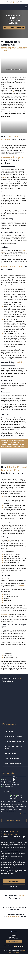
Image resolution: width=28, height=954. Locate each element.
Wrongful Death (10, 753)
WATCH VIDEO (14, 886)
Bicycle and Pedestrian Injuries (15, 741)
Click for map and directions (14, 941)
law (9, 540)
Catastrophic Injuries (12, 758)
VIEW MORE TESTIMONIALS (14, 820)
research (21, 288)
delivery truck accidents (10, 91)
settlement (14, 853)
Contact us (13, 115)
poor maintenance (20, 585)
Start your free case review (14, 27)
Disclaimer (23, 950)
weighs (4, 177)
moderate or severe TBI (13, 242)
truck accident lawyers (18, 847)
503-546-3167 (14, 916)
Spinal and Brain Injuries (13, 763)
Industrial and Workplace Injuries (13, 747)
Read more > (23, 813)
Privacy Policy (12, 952)
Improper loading (5, 614)
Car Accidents (9, 731)
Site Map (17, 952)
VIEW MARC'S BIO (14, 881)
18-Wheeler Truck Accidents (14, 736)
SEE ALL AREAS (6, 768)
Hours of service (8, 288)
